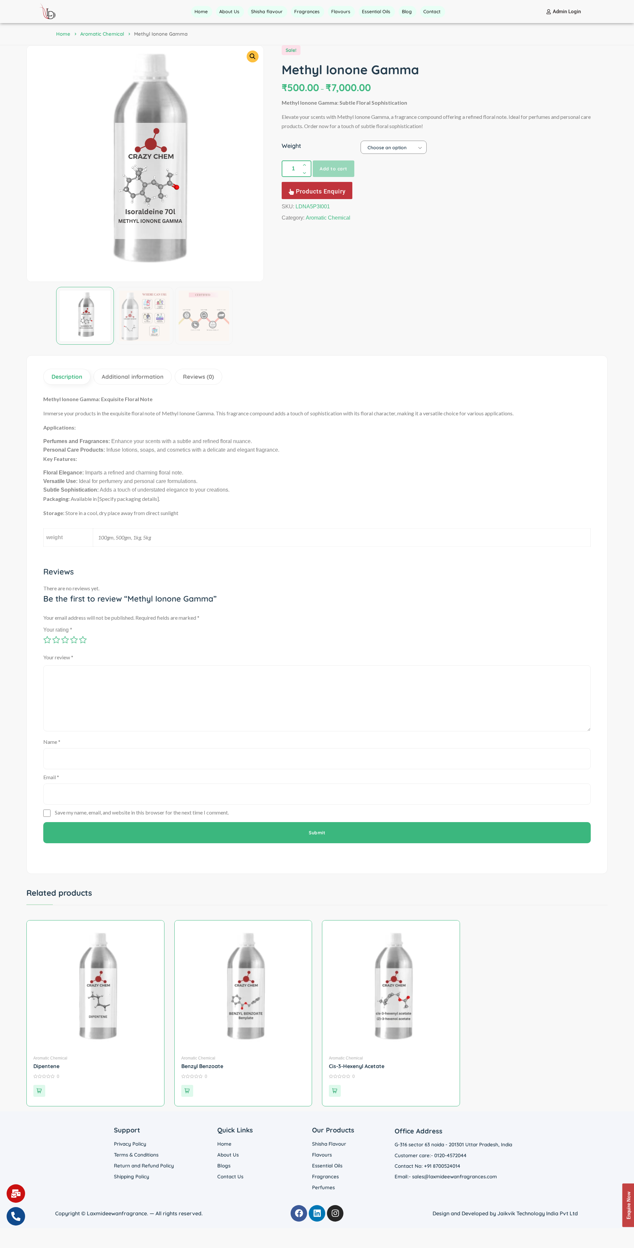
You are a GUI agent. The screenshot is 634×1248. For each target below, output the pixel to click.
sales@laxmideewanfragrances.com (454, 1176)
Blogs (223, 1165)
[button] (253, 56)
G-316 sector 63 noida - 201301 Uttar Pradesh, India (453, 1144)
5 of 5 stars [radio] (83, 640)
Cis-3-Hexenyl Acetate (356, 1066)
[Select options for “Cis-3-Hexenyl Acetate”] (335, 1091)
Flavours (322, 1155)
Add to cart (333, 169)
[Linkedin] (317, 1213)
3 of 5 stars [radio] (65, 640)
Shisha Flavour (329, 1144)
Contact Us (230, 1176)
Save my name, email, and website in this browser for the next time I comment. (142, 812)
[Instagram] (335, 1213)
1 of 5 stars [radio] (47, 640)
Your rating (57, 630)
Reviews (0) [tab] (198, 376)
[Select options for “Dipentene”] (39, 1091)
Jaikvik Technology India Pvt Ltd (537, 1213)
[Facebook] (299, 1213)
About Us (228, 1155)
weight (291, 146)
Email (51, 777)
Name (51, 742)
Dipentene (46, 1066)
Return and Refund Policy (144, 1165)
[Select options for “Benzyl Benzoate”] (187, 1091)
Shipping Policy (131, 1176)
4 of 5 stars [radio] (74, 640)
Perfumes (323, 1187)
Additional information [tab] (132, 376)
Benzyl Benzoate (202, 1066)
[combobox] (394, 147)
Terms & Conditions (136, 1155)
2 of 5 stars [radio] (56, 640)
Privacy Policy (130, 1144)
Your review (58, 657)
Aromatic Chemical (102, 34)
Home (63, 34)
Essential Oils (327, 1165)
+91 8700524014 (442, 1166)
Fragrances (325, 1176)
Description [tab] (67, 376)
